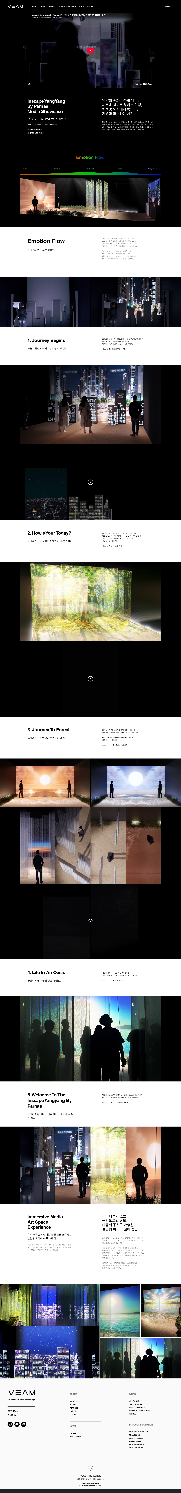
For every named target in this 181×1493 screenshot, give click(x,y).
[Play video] (90, 482)
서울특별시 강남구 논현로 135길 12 (90, 1479)
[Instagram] (10, 1424)
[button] (34, 6)
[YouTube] (17, 1424)
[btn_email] (23, 1424)
